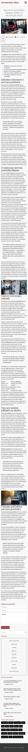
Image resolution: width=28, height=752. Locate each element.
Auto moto (14, 661)
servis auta (4, 733)
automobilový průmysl (18, 736)
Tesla (14, 654)
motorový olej (4, 736)
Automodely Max (10, 2)
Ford (21, 726)
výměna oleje (17, 722)
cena (10, 736)
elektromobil (21, 733)
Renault (10, 733)
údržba (3, 729)
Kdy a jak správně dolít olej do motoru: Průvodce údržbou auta (12, 689)
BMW (14, 651)
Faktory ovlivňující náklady (12, 71)
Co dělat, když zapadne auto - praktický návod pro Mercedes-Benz (12, 705)
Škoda (14, 657)
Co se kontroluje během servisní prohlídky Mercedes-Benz (13, 681)
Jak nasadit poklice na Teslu (12, 696)
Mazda (14, 668)
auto (8, 729)
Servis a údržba (14, 640)
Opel (14, 664)
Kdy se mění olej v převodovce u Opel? (13, 713)
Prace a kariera (14, 671)
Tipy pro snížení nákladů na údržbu (14, 73)
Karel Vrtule (11, 37)
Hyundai (14, 644)
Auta (18, 37)
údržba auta (4, 722)
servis (20, 729)
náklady (15, 733)
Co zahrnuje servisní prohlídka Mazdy (15, 69)
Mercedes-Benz (14, 729)
